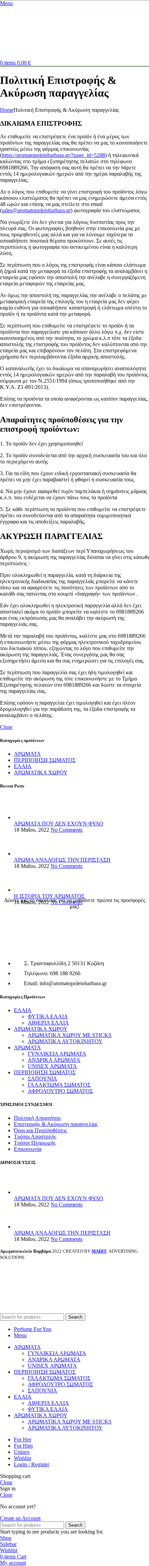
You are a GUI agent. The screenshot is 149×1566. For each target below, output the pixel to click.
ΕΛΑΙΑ (23, 766)
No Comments (66, 830)
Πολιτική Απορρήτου (37, 1118)
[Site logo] (21, 56)
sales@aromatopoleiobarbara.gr (36, 210)
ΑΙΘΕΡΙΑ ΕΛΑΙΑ (48, 1023)
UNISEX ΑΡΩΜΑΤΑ (52, 1066)
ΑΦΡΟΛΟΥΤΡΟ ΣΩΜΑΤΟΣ (60, 1091)
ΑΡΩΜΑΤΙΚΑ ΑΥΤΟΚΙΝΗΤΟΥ (65, 1041)
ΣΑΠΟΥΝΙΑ (42, 1078)
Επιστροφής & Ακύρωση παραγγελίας (56, 1124)
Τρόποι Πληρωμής (34, 1143)
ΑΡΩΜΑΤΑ (27, 754)
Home (7, 110)
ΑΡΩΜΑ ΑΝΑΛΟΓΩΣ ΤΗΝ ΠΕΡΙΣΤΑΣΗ (62, 860)
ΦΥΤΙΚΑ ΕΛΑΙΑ (48, 1016)
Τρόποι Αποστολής (35, 1136)
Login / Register (31, 1464)
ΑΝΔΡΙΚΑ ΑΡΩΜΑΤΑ (54, 1060)
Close (6, 727)
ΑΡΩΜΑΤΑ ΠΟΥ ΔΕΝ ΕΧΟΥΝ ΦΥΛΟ (58, 823)
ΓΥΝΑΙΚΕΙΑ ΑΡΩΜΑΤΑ (57, 1054)
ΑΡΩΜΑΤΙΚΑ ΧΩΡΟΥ (41, 772)
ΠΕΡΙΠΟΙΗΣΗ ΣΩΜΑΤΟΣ (45, 760)
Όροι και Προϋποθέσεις (40, 1130)
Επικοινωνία (27, 1149)
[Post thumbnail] (27, 817)
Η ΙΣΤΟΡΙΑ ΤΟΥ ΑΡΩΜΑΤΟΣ (49, 896)
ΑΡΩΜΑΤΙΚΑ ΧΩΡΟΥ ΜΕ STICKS (70, 1035)
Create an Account (20, 1518)
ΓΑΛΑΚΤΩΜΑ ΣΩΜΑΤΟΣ (59, 1085)
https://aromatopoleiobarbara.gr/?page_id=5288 (53, 155)
